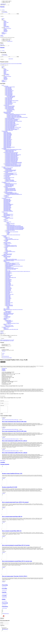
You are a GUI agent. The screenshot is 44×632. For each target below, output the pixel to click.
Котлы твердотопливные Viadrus (10, 122)
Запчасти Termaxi (8, 295)
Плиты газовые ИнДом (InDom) (8, 214)
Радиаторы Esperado (8, 169)
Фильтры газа (6, 252)
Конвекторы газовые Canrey (10, 184)
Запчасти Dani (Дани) (9, 279)
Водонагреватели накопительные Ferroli (11, 156)
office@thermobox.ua (5, 629)
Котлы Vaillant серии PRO (11, 96)
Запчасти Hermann (8, 284)
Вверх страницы (2, 460)
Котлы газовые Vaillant (9, 95)
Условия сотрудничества (7, 28)
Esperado (7, 172)
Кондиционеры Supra (7, 208)
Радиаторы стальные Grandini (10, 177)
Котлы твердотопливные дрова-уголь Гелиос (12, 124)
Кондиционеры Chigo (7, 199)
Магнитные (9, 322)
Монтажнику (6, 30)
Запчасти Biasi (8, 274)
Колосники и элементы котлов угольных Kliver (14, 115)
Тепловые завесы (6, 196)
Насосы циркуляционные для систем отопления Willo (15, 229)
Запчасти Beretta (8, 273)
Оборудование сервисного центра (9, 313)
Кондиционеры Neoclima (7, 205)
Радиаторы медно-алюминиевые (8, 173)
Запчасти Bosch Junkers (9, 275)
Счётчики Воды (8, 317)
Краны (5, 310)
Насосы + (7, 218)
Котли (3, 85)
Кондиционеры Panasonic (7, 207)
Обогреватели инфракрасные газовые (11, 192)
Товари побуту (4, 198)
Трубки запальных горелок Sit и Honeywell (12, 268)
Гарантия (5, 71)
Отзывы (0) (3, 370)
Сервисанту (5, 31)
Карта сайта (2, 44)
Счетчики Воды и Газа (7, 316)
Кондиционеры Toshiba (7, 209)
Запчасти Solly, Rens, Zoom (9, 294)
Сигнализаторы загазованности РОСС (11, 245)
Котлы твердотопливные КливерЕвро (11, 125)
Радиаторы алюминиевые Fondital (10, 170)
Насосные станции (8, 221)
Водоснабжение (4, 216)
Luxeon (7, 315)
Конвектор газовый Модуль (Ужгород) (11, 183)
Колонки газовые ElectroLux (8, 139)
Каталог (3, 18)
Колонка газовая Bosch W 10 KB (9, 487)
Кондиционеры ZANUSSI (7, 210)
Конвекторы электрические (8, 186)
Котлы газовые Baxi (8, 88)
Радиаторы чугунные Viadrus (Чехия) (11, 181)
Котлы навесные (9, 110)
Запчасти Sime (8, 293)
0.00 (3, 50)
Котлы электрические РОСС (10, 108)
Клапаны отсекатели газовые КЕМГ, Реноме (12, 239)
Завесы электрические (9, 197)
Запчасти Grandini (8, 283)
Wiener (8, 306)
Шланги (5, 324)
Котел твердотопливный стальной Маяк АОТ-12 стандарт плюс (17, 561)
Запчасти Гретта (8, 300)
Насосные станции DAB (10, 223)
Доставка (5, 21)
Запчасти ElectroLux (8, 281)
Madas (6, 237)
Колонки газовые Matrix (7, 141)
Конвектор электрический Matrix (10, 188)
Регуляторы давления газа (7, 243)
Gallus (6, 247)
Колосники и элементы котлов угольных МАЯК (14, 116)
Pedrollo (8, 233)
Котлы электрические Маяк (10, 107)
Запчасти (5, 261)
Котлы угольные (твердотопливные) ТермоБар (12, 128)
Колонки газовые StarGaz (7, 143)
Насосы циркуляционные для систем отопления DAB (15, 227)
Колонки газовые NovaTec (8, 142)
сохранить (1, 16)
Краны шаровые (8, 311)
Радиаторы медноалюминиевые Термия (11, 174)
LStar (6, 248)
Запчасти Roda (8, 291)
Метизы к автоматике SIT (9, 265)
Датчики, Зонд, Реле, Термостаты (10, 263)
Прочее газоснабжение (7, 242)
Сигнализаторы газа (7, 244)
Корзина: (2, 6)
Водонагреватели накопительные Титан (11, 160)
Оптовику (5, 29)
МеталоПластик (6, 328)
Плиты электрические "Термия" (8, 215)
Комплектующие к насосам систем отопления (14, 225)
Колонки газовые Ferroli (7, 140)
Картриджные (9, 321)
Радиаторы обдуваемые (7, 175)
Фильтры (5, 319)
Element (7, 187)
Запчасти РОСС (8, 303)
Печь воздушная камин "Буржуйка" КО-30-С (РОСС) (14, 576)
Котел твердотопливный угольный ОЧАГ (12, 119)
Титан (6, 191)
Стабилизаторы (6, 314)
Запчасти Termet (8, 296)
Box (2, 462)
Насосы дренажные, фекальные (10, 230)
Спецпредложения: (4, 464)
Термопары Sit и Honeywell (9, 267)
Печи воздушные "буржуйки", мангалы (11, 129)
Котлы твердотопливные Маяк (10, 126)
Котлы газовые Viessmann (9, 97)
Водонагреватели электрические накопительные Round (14, 162)
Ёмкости (5, 219)
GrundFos (8, 232)
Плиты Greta (5, 213)
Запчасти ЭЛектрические (9, 305)
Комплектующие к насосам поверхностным (13, 234)
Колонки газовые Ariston (7, 135)
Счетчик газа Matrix (8, 250)
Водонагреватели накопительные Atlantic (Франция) (13, 154)
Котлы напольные (10, 111)
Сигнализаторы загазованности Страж (11, 246)
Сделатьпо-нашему (2, 35)
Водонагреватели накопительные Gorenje (12, 158)
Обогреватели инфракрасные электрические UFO (14, 194)
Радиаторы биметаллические (8, 171)
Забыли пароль (11, 58)
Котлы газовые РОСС (9, 102)
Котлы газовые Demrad (9, 91)
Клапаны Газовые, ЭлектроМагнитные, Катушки (13, 264)
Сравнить (2, 338)
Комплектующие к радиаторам (8, 167)
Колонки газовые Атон (7, 146)
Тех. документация (6, 74)
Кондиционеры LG (6, 202)
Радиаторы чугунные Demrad (10, 180)
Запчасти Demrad (8, 280)
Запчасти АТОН (8, 298)
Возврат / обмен (6, 22)
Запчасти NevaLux (8, 287)
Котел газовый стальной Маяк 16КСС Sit (11, 530)
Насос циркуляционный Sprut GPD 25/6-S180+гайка (14, 431)
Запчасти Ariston (8, 272)
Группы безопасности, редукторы (9, 260)
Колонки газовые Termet (7, 144)
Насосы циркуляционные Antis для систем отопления (15, 226)
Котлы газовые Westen (9, 98)
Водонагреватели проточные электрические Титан (13, 166)
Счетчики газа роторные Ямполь (10, 251)
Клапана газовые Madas (9, 238)
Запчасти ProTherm (8, 289)
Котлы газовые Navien (9, 93)
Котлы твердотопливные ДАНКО (10, 123)
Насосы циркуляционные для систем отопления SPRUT (15, 228)
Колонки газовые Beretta (7, 136)
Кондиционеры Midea (7, 203)
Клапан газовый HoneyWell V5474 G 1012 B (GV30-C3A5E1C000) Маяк (11, 63)
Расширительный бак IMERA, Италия (11, 259)
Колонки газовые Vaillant (7, 145)
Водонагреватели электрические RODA (11, 161)
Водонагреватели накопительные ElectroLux (12, 155)
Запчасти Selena (8, 292)
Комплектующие (4, 255)
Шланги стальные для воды (10, 326)
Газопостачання (4, 235)
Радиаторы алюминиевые (7, 168)
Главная (3, 353)
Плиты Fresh (5, 212)
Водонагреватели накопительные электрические (11, 152)
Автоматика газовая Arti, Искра (10, 86)
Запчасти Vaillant (8, 297)
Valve (6, 241)
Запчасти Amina (8, 270)
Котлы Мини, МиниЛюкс (11, 109)
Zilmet (6, 258)
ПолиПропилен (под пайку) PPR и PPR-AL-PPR (11, 329)
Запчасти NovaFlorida (9, 288)
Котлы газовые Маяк (9, 101)
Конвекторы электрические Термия (11, 190)
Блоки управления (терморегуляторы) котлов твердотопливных (16, 114)
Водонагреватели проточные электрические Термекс (13, 165)
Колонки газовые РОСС (7, 147)
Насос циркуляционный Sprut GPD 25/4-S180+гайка (14, 421)
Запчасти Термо (8, 304)
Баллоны (5, 236)
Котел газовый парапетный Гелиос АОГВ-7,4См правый (15, 502)
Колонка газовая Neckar (7, 132)
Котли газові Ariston (8, 87)
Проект (5, 24)
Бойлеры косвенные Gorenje (10, 151)
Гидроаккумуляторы (7, 217)
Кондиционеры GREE (7, 201)
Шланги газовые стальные (8, 254)
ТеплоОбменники (8, 266)
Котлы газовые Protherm (9, 94)
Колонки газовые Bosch (7, 137)
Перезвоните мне (9, 41)
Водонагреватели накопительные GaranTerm (12, 157)
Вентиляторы (7, 262)
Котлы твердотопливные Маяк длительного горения (13, 127)
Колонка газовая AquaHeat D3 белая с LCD (12, 473)
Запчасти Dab (7, 278)
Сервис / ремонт (6, 26)
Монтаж (5, 25)
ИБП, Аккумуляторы (7, 308)
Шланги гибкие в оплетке (9, 325)
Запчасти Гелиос (8, 299)
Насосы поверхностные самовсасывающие (12, 231)
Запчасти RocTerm (8, 290)
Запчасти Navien (8, 286)
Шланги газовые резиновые (8, 253)
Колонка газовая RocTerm (7, 133)
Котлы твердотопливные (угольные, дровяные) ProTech (14, 121)
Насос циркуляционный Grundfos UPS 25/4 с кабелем (14, 440)
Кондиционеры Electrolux (7, 200)
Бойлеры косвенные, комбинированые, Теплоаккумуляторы (12, 149)
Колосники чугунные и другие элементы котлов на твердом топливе (17, 117)
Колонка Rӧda (6, 131)
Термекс (8, 307)
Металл (5, 327)
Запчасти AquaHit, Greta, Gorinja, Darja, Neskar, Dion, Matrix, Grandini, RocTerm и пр (18, 271)
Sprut (8, 222)
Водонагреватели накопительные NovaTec (12, 159)
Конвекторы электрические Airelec (11, 189)
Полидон (7, 220)
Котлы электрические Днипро (10, 106)
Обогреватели (4, 182)
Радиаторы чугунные (7, 178)
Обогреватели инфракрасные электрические (12, 193)
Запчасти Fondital (8, 282)
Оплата (5, 20)
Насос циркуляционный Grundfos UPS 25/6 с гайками (14, 452)
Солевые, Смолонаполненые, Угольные (13, 323)
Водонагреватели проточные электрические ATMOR (13, 164)
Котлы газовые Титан (9, 104)
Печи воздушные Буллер (9, 130)
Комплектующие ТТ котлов (10, 113)
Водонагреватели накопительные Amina (11, 153)
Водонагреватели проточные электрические (10, 163)
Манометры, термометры (7, 312)
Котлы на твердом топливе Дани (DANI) (11, 120)
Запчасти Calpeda (8, 276)
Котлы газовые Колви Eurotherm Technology (12, 100)
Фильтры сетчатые (8, 320)
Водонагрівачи (4, 148)
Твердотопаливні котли (7, 112)
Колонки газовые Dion (7, 138)
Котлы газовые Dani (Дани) (10, 90)
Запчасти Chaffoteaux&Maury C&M (11, 277)
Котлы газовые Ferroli (9, 92)
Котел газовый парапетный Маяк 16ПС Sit (12, 516)
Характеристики (4, 368)
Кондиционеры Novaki (7, 206)
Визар (6, 249)
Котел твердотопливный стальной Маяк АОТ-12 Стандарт (16, 545)
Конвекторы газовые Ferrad (10, 185)
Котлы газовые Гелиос (9, 99)
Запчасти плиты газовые (9, 302)
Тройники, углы (6, 318)
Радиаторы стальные (7, 176)
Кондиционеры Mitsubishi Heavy (8, 204)
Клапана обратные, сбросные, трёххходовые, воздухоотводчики (13, 309)
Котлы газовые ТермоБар (9, 103)
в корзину (1, 331)
